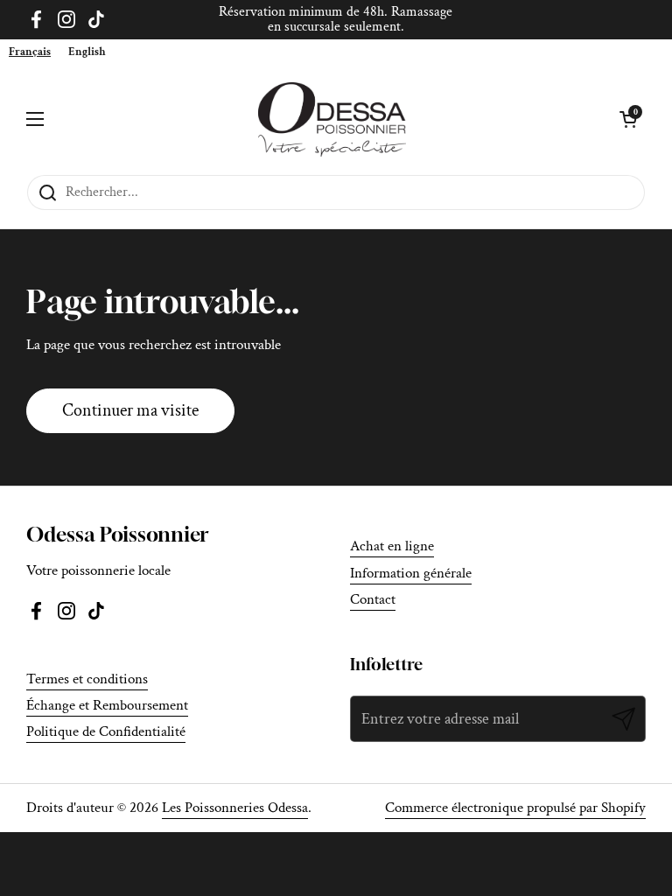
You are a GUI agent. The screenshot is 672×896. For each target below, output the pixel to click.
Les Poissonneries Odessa (235, 807)
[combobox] (30, 52)
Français (30, 52)
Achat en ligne (392, 546)
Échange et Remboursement (107, 705)
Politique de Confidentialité (106, 731)
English (87, 52)
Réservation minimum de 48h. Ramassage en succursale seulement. (335, 19)
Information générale (411, 573)
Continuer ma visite (130, 410)
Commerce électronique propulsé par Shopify (515, 807)
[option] (87, 52)
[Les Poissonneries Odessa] (332, 119)
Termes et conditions (87, 679)
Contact (373, 599)
